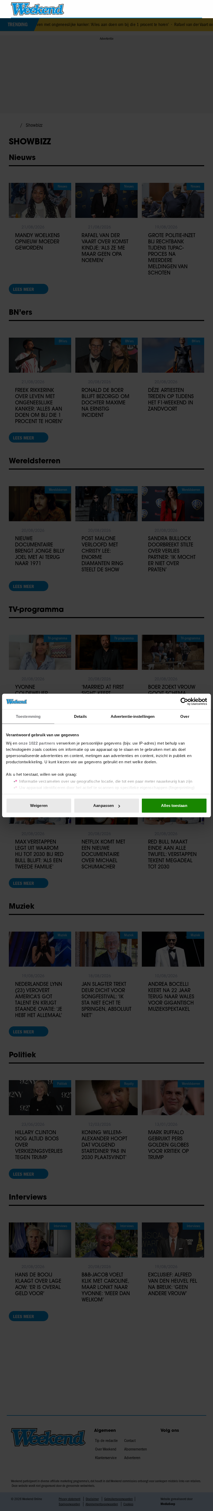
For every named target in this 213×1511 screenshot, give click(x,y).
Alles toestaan (174, 805)
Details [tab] (80, 716)
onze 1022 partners (36, 743)
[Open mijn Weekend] (182, 8)
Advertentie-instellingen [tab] (133, 716)
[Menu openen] (168, 9)
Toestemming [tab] (28, 716)
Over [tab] (184, 716)
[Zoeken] (198, 9)
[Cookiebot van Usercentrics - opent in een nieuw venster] (184, 701)
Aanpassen (103, 805)
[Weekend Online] (37, 8)
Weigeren (39, 805)
